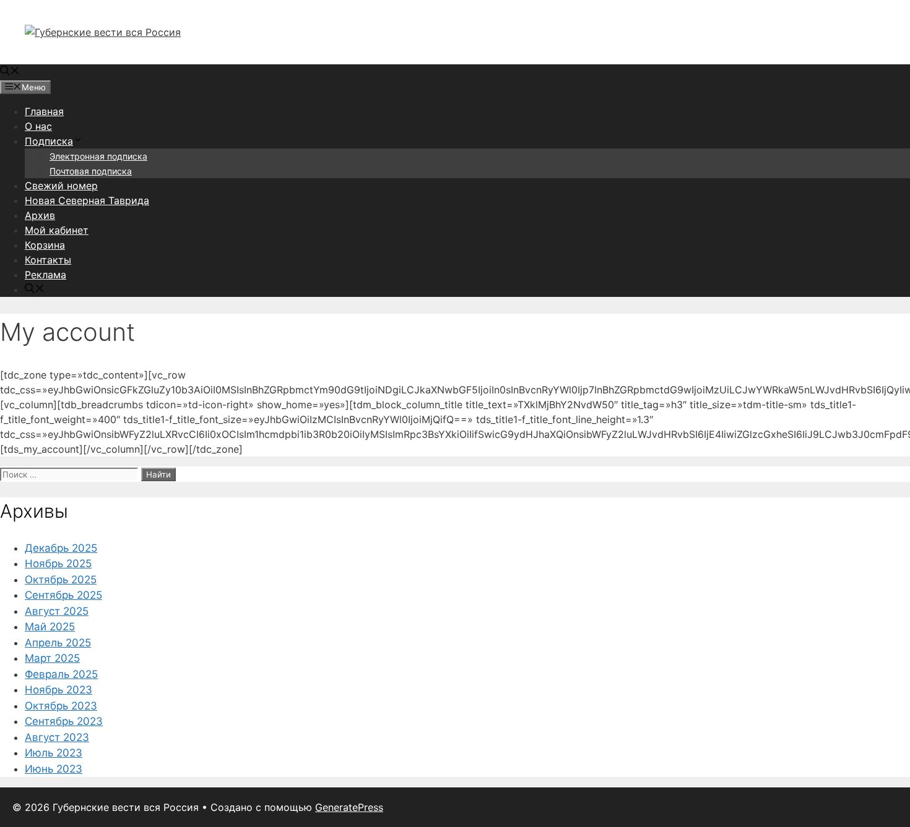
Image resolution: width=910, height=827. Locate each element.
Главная (44, 111)
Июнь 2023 (53, 769)
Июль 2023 (53, 753)
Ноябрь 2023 (58, 689)
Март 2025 (52, 658)
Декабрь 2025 (61, 548)
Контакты (48, 260)
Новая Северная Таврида (87, 200)
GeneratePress (349, 807)
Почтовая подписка (91, 171)
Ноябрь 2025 (58, 563)
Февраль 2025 (61, 674)
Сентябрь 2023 (64, 721)
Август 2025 (57, 611)
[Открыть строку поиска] (10, 72)
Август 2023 (57, 737)
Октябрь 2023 (61, 706)
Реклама (45, 274)
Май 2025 (50, 626)
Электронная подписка (98, 156)
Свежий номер (61, 185)
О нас (38, 126)
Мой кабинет (57, 230)
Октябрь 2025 (61, 579)
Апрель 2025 (58, 642)
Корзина (45, 245)
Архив (40, 215)
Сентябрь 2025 (63, 595)
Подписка (49, 141)
